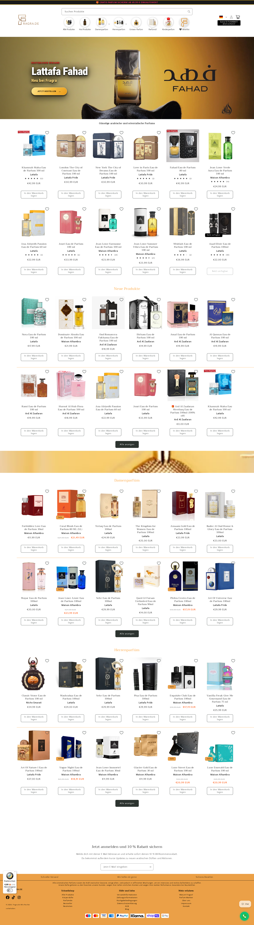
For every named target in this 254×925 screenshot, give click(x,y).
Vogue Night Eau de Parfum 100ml (71, 769)
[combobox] (127, 11)
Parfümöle (67, 900)
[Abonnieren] (150, 866)
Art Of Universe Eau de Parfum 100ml (220, 600)
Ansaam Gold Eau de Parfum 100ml (183, 528)
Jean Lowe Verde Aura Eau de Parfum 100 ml (220, 170)
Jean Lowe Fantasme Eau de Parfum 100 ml (108, 245)
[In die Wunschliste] (47, 132)
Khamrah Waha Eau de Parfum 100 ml (34, 169)
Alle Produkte (68, 895)
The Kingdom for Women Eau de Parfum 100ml (146, 529)
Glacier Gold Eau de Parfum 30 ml (145, 769)
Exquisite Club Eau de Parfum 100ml (183, 697)
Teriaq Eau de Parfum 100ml (108, 528)
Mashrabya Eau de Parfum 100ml (71, 697)
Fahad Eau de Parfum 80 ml (182, 169)
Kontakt (186, 906)
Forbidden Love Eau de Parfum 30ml (34, 528)
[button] (102, 24)
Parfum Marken (186, 898)
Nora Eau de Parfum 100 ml (34, 336)
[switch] (10, 890)
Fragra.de (16, 905)
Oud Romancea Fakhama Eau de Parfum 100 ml (108, 337)
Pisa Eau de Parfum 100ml (145, 697)
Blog (127, 909)
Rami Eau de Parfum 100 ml (34, 408)
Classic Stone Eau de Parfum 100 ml (34, 697)
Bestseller (67, 903)
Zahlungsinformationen (127, 898)
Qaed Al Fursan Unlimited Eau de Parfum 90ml (145, 601)
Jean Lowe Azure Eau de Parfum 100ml (71, 600)
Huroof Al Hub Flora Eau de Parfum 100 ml (71, 408)
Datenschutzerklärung (127, 903)
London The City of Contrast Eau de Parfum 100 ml (71, 170)
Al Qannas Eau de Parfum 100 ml (220, 336)
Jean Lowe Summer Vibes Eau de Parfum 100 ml (145, 247)
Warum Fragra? (186, 895)
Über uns (186, 900)
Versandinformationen (127, 895)
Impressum (186, 903)
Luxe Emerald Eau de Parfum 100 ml (220, 769)
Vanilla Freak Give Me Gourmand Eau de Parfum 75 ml (220, 698)
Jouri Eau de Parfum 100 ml (71, 245)
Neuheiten (67, 906)
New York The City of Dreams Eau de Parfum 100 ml (108, 170)
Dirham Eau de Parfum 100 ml (145, 336)
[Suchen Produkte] (189, 11)
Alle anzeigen (127, 444)
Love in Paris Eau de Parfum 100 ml (145, 169)
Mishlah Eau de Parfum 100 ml (182, 245)
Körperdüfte (67, 898)
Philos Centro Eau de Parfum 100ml (182, 600)
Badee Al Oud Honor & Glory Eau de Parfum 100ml (220, 529)
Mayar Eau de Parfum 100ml (34, 600)
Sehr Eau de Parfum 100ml (108, 600)
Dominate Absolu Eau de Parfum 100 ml (71, 336)
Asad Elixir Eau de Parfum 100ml (220, 245)
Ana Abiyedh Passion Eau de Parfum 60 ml (34, 245)
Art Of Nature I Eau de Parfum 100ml (34, 769)
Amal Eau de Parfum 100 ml (183, 336)
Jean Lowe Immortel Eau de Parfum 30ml (108, 769)
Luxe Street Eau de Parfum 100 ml (183, 769)
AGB (127, 906)
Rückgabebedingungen (127, 900)
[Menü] (15, 872)
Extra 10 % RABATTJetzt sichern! (229, 23)
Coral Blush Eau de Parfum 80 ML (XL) (71, 528)
